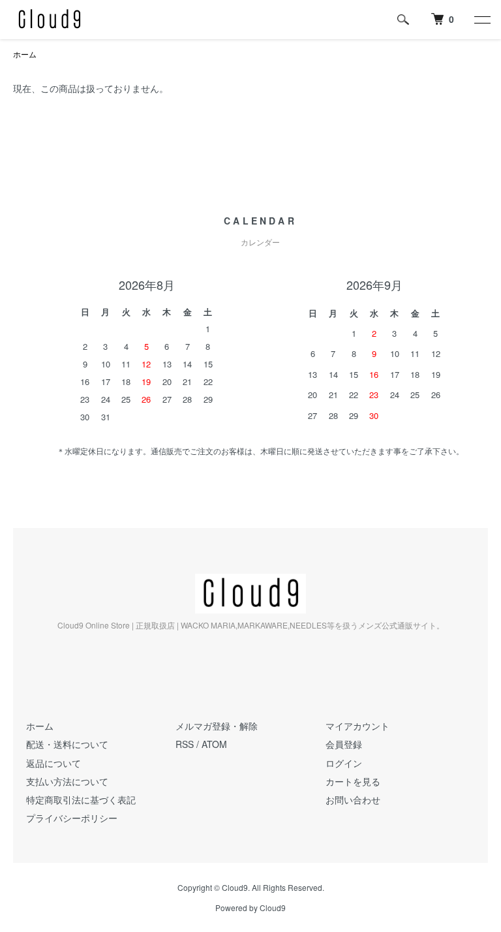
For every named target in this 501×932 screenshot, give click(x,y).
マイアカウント (357, 725)
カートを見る (353, 781)
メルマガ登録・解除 (216, 725)
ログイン (344, 762)
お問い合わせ (353, 799)
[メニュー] (481, 19)
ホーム (25, 53)
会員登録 (344, 744)
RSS (184, 744)
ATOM (214, 744)
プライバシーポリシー (71, 817)
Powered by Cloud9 (250, 908)
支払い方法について (67, 781)
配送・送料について (67, 744)
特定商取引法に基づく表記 (81, 799)
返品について (53, 762)
